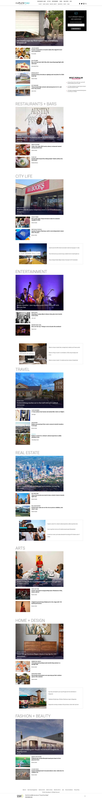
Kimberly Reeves (35, 162)
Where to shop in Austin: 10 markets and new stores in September (63, 360)
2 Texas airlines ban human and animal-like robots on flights (48, 411)
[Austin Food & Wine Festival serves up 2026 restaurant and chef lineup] (39, 125)
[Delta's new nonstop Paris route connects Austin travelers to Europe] (22, 427)
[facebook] (79, 4)
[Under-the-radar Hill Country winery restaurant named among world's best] (22, 149)
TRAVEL (22, 369)
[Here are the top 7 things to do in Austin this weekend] (22, 330)
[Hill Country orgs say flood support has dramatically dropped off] (39, 28)
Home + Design (46, 4)
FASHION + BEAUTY (33, 716)
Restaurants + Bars (41, 1)
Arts (71, 1)
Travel (60, 1)
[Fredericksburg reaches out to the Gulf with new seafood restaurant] (39, 390)
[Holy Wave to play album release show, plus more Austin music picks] (22, 317)
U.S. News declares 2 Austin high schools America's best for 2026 (77, 87)
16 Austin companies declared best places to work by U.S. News (77, 91)
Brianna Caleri (19, 141)
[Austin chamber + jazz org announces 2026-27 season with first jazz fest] (39, 293)
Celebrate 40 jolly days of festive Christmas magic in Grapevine (62, 699)
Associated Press (35, 66)
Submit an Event (42, 789)
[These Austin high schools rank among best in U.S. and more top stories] (22, 90)
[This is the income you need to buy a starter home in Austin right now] (22, 498)
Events (64, 4)
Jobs (63, 789)
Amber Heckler (34, 78)
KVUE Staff (19, 45)
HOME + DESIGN (30, 620)
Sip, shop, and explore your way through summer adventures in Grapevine (62, 693)
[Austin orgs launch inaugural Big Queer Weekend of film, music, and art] (22, 594)
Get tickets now (28, 797)
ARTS (20, 548)
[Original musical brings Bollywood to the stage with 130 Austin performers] (22, 606)
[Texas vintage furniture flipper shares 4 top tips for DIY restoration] (39, 642)
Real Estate (66, 1)
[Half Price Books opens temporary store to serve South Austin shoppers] (39, 197)
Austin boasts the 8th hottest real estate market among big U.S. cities (64, 247)
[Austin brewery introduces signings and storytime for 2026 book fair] (22, 78)
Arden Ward (34, 91)
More (68, 4)
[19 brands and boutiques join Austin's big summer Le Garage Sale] (22, 666)
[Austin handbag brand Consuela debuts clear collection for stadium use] (22, 774)
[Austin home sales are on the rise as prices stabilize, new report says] (22, 511)
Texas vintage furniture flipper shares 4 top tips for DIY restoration (63, 260)
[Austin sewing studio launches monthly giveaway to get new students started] (39, 569)
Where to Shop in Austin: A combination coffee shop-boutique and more (63, 354)
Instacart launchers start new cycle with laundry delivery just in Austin (76, 83)
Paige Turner (34, 329)
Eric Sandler (34, 53)
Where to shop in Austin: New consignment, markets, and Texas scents (64, 347)
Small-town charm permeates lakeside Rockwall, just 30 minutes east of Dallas (63, 535)
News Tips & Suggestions (32, 789)
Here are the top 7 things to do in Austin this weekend (46, 326)
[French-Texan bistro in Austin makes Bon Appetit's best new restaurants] (22, 53)
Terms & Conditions (69, 789)
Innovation (60, 4)
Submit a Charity (49, 789)
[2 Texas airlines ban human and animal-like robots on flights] (22, 415)
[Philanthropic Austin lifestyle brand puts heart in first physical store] (22, 761)
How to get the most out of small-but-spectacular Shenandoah (61, 529)
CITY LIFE (23, 176)
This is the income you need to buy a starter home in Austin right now (64, 253)
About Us (24, 789)
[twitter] (81, 4)
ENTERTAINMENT (31, 271)
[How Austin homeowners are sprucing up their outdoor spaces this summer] (22, 678)
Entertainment (55, 1)
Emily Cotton (19, 658)
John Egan (34, 414)
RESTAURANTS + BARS (35, 104)
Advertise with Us (57, 789)
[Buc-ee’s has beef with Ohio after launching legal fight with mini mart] (22, 65)
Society (40, 4)
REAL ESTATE (27, 452)
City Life (49, 1)
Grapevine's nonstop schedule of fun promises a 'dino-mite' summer (63, 704)
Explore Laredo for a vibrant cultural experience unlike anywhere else (62, 524)
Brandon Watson (20, 407)
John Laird (34, 318)
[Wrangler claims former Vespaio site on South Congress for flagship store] (39, 737)
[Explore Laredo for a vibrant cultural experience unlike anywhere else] (22, 439)
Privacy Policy (76, 789)
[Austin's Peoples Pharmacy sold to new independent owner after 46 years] (22, 234)
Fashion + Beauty (53, 4)
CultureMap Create (35, 439)
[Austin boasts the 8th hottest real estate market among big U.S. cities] (39, 474)
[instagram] (83, 4)
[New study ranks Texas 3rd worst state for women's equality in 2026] (22, 222)
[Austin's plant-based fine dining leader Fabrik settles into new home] (22, 162)
